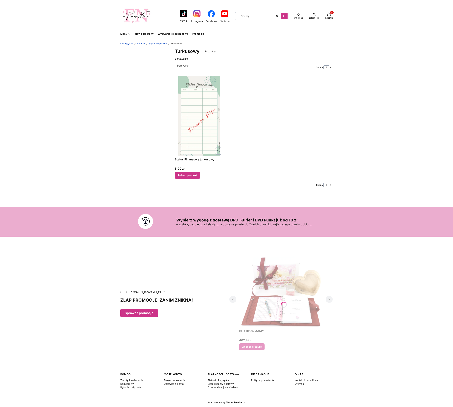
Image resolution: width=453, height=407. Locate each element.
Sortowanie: (181, 58)
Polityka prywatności (263, 380)
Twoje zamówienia (174, 380)
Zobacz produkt (187, 175)
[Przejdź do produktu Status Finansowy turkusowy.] (199, 116)
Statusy (141, 43)
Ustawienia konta (174, 383)
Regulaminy (127, 383)
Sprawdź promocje (139, 313)
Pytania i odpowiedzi (132, 387)
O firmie (299, 383)
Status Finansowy (158, 43)
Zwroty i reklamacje (131, 380)
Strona (319, 67)
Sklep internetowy (225, 402)
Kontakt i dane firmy (306, 380)
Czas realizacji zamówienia (223, 387)
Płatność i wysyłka (218, 380)
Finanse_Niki (126, 43)
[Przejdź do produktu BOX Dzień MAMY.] (281, 288)
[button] (284, 16)
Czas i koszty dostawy (221, 383)
